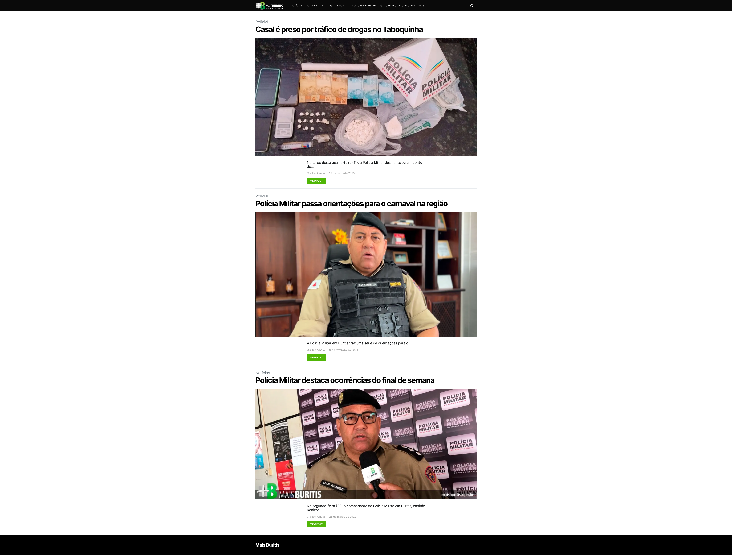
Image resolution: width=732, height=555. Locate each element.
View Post (316, 180)
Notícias (297, 5)
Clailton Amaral (316, 173)
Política (312, 5)
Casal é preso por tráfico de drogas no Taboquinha (339, 29)
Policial (261, 22)
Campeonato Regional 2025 (405, 5)
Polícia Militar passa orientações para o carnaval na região (352, 203)
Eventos (326, 5)
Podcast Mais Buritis (367, 5)
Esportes (342, 5)
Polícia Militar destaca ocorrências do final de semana (344, 380)
